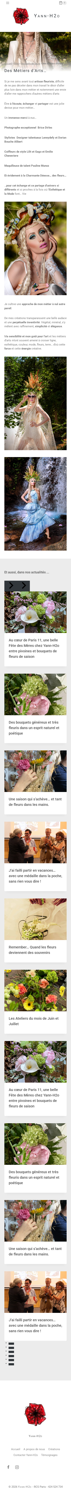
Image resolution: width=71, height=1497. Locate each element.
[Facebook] (8, 1467)
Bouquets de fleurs (30, 63)
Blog (16, 63)
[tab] (11, 1344)
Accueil (8, 63)
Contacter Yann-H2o (25, 1455)
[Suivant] (23, 586)
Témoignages (49, 1455)
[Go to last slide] (10, 586)
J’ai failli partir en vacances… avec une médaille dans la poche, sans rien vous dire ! (35, 876)
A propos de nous (34, 1449)
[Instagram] (17, 1467)
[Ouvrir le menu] (7, 3)
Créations (54, 1449)
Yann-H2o (35, 1436)
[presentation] (35, 612)
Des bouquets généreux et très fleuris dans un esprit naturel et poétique (34, 727)
